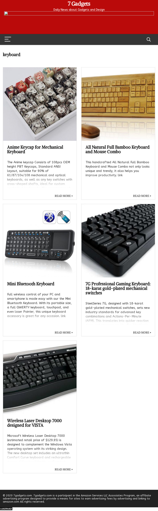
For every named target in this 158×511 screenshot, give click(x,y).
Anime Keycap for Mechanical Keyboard (35, 149)
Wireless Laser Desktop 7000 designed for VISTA (34, 423)
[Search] (149, 39)
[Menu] (8, 39)
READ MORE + (64, 196)
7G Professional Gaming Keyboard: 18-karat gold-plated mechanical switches (118, 288)
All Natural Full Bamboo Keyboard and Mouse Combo (118, 149)
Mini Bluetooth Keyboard (30, 283)
